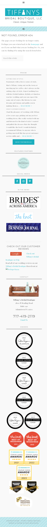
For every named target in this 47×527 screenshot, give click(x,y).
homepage (35, 44)
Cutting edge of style (14, 79)
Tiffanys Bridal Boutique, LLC (23, 15)
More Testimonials (23, 142)
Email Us (24, 320)
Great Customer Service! (15, 109)
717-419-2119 (24, 316)
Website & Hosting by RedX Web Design (23, 523)
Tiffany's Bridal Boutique (16, 266)
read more (25, 106)
